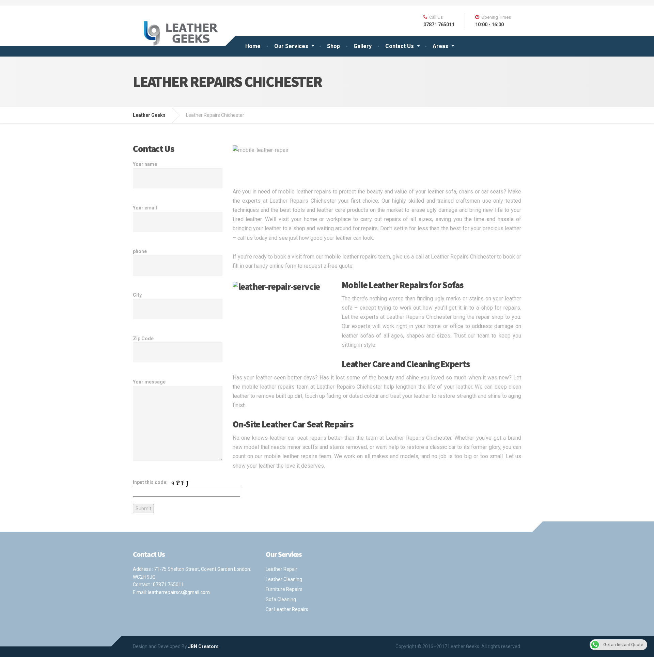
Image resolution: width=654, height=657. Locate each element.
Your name (145, 164)
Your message (149, 382)
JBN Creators (203, 646)
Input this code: (151, 482)
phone (140, 251)
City (137, 295)
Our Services (291, 46)
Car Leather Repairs (287, 609)
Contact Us (399, 46)
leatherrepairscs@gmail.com (179, 592)
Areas (440, 46)
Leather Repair (281, 569)
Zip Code (143, 338)
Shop (333, 46)
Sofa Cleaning (281, 599)
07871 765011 (168, 584)
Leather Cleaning (284, 579)
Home (253, 46)
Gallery (363, 46)
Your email (145, 207)
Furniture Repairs (284, 589)
